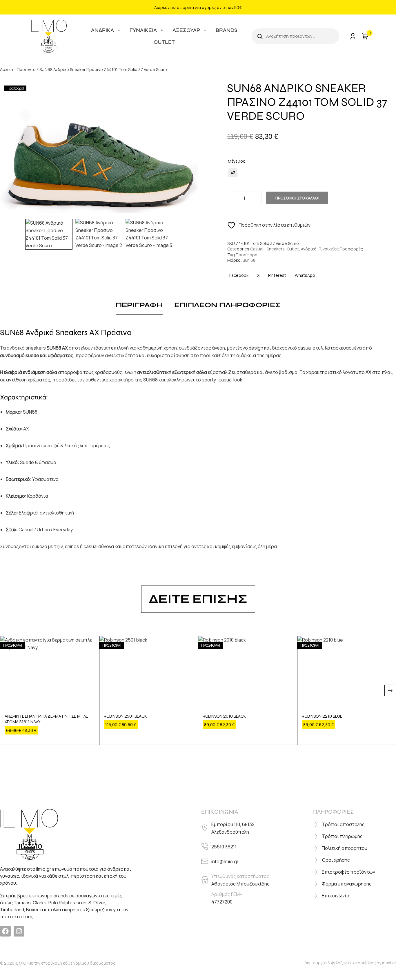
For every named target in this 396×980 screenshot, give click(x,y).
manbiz (389, 963)
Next (192, 147)
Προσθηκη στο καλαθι (297, 198)
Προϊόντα (26, 69)
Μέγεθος (236, 161)
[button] (390, 690)
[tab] (139, 305)
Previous (6, 147)
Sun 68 (249, 260)
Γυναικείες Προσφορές (341, 249)
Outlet (293, 249)
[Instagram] (19, 931)
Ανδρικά (309, 249)
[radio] (232, 172)
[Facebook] (5, 931)
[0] (364, 36)
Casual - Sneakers (267, 249)
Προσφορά (246, 254)
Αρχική (6, 69)
